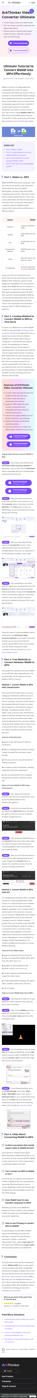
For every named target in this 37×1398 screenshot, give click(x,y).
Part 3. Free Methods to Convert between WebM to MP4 (17, 159)
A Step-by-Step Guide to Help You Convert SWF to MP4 (19, 1320)
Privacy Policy (23, 1396)
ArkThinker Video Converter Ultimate (18, 14)
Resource (14, 1349)
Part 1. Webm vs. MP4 (14, 150)
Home (8, 1349)
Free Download (20, 43)
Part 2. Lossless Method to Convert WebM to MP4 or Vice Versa (18, 153)
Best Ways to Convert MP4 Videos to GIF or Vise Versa (19, 1340)
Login (33, 3)
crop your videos (26, 1105)
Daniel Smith (9, 78)
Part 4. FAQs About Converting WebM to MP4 (19, 165)
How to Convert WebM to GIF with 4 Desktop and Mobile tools (17, 1333)
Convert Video (29, 78)
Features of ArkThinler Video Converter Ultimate (18, 386)
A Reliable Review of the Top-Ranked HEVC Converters (20, 1327)
